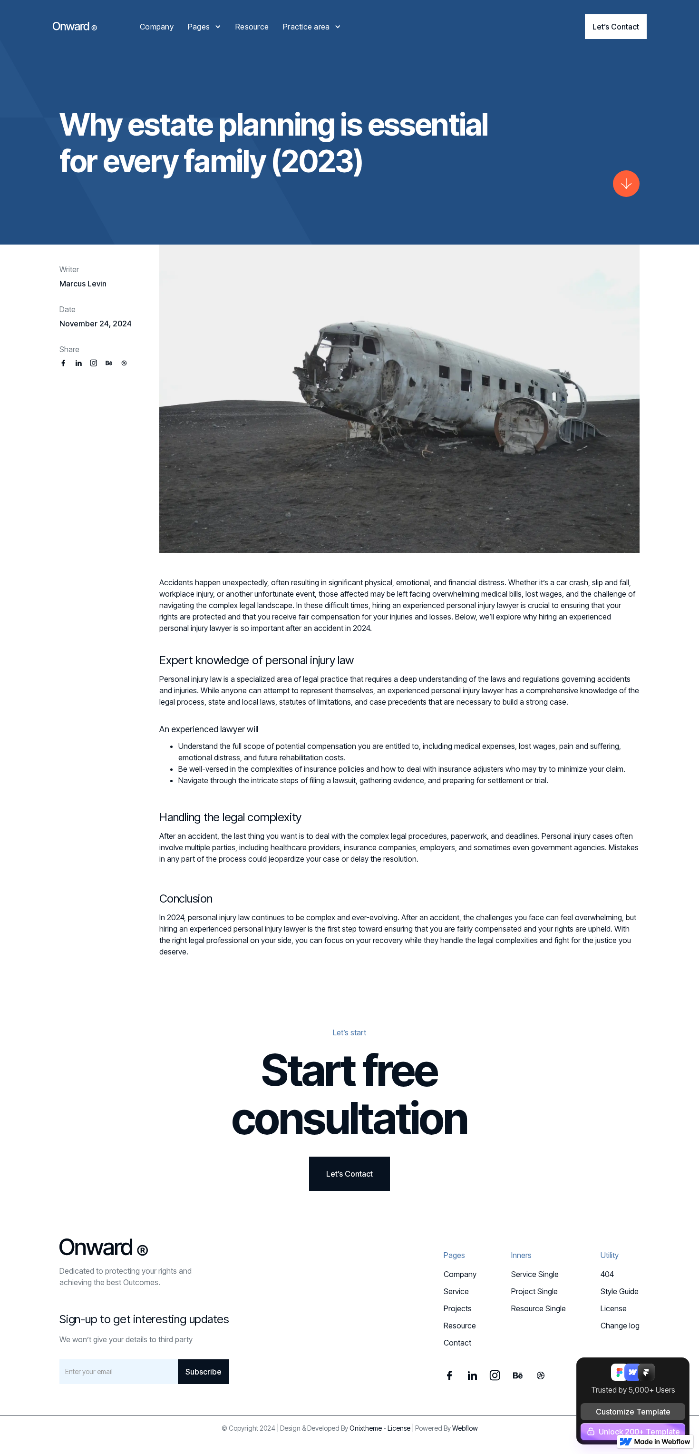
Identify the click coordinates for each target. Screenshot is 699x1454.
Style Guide (620, 1291)
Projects (458, 1308)
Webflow (465, 1428)
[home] (74, 25)
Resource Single (538, 1308)
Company (157, 26)
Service (456, 1291)
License (614, 1308)
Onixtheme (366, 1428)
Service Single (535, 1274)
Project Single (534, 1291)
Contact (457, 1342)
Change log (620, 1325)
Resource (252, 26)
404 (607, 1274)
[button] (204, 26)
